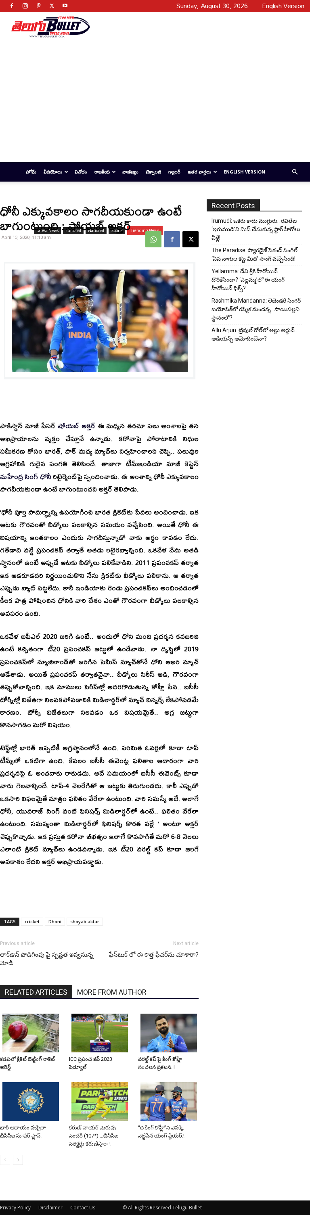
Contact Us (82, 1207)
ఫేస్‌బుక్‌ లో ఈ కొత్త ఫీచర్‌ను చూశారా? (154, 954)
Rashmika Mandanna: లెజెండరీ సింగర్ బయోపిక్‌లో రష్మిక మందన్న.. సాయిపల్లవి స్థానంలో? (256, 309)
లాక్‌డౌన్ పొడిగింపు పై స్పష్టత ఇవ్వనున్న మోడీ (46, 959)
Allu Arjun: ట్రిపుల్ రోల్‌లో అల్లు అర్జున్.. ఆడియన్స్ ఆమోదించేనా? (254, 334)
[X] (52, 5)
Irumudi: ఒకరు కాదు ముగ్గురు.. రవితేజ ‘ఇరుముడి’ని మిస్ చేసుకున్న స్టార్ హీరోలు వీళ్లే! (256, 229)
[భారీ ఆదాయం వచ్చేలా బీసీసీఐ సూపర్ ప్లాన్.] (31, 1101)
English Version (244, 172)
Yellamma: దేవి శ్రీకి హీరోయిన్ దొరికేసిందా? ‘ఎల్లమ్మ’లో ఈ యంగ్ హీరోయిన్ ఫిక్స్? (248, 279)
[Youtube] (65, 5)
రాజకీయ (102, 172)
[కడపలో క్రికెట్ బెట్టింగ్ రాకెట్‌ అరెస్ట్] (31, 1033)
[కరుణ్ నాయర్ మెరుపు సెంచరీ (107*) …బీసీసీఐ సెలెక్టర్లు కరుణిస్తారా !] (100, 1101)
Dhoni (54, 921)
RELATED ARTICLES (36, 992)
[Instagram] (25, 5)
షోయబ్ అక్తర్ (76, 425)
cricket (32, 921)
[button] (294, 172)
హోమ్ (31, 172)
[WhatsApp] (153, 239)
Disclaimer (50, 1207)
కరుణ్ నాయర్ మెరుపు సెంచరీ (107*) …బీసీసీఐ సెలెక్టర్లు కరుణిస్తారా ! (93, 1136)
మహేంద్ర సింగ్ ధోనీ (25, 476)
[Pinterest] (38, 5)
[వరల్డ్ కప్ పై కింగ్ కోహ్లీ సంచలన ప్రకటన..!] (169, 1033)
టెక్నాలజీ (153, 172)
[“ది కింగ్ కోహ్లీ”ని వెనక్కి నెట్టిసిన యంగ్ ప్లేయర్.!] (169, 1101)
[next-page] (18, 1160)
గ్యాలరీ (174, 172)
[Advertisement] (194, 27)
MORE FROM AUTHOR (112, 992)
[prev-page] (5, 1160)
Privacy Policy (15, 1207)
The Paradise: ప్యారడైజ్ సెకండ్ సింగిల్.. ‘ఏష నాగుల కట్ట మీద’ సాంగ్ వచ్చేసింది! (256, 254)
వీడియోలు (53, 172)
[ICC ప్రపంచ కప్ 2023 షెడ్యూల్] (100, 1033)
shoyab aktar (84, 921)
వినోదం (81, 172)
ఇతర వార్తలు (199, 172)
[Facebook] (12, 5)
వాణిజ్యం (130, 172)
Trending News (145, 230)
